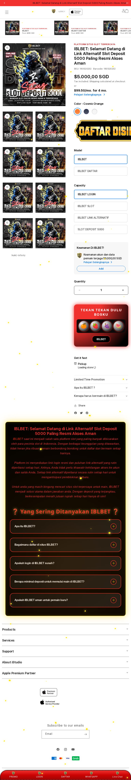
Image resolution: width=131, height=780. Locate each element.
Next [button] (126, 3)
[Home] (58, 11)
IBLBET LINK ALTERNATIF (93, 217)
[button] (7, 12)
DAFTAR (65, 776)
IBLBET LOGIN (87, 194)
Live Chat (117, 776)
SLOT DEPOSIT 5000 (91, 229)
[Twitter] (82, 413)
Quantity (79, 281)
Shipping (94, 81)
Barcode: (98, 69)
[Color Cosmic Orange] (77, 111)
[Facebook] (76, 413)
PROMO (13, 776)
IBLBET (82, 159)
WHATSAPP (91, 776)
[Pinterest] (87, 413)
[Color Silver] (94, 111)
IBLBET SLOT (86, 206)
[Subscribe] (85, 734)
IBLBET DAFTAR (87, 171)
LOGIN (39, 776)
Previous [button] (4, 3)
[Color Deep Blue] (86, 111)
